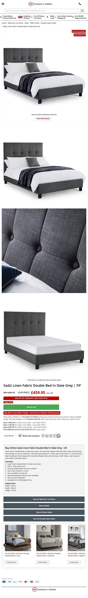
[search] (82, 11)
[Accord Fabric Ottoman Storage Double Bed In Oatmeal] (49, 538)
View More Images (43, 118)
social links (20, 436)
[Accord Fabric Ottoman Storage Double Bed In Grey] (18, 538)
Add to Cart (31, 407)
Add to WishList (9, 436)
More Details (11, 562)
